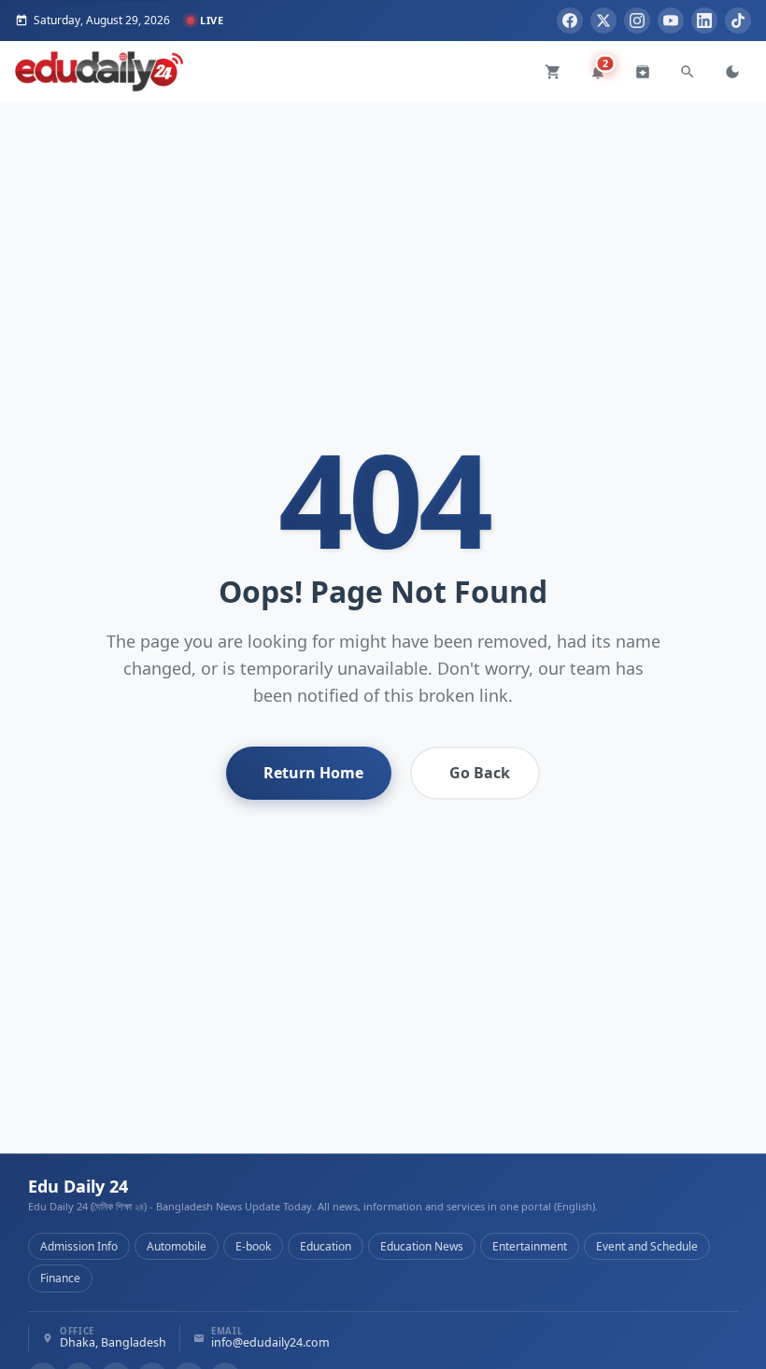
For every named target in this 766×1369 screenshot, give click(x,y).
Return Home (313, 772)
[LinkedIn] (704, 20)
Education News (421, 1246)
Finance (60, 1278)
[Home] (99, 71)
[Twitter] (603, 20)
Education (325, 1246)
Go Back (479, 772)
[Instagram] (637, 20)
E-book (253, 1246)
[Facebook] (570, 20)
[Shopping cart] (553, 72)
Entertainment (529, 1246)
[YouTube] (671, 20)
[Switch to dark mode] (732, 72)
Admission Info (79, 1246)
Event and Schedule (647, 1246)
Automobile (176, 1246)
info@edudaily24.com (270, 1343)
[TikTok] (738, 20)
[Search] (687, 72)
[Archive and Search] (642, 72)
